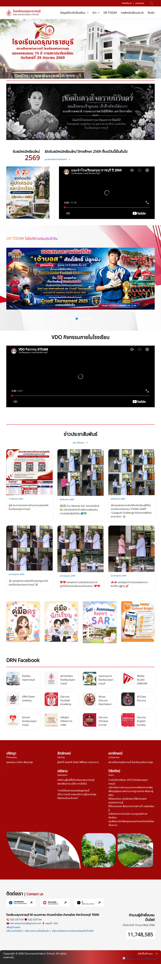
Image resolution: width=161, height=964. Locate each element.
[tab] (69, 319)
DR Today (110, 13)
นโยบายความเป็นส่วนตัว (37, 931)
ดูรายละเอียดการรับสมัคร (56, 159)
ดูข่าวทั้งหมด (78, 442)
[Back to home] (24, 12)
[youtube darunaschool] (54, 903)
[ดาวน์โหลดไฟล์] (23, 621)
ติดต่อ (151, 13)
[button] (152, 3)
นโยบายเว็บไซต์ (14, 931)
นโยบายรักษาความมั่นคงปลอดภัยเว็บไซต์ (73, 931)
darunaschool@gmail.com (25, 923)
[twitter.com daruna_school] (89, 903)
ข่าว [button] (94, 13)
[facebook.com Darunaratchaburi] (21, 903)
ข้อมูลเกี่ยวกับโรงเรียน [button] (72, 13)
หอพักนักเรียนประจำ (132, 13)
